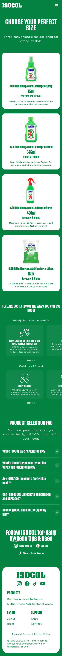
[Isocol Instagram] (19, 583)
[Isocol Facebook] (27, 583)
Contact (36, 624)
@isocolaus (25, 545)
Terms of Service (21, 634)
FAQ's (34, 619)
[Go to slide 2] (32, 360)
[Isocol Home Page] (12, 5)
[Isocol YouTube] (42, 583)
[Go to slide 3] (34, 360)
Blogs (10, 624)
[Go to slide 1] (29, 360)
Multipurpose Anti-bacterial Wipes (30, 604)
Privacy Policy (42, 634)
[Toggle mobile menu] (57, 5)
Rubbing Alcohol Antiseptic (25, 599)
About (11, 619)
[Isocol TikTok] (35, 583)
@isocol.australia (33, 553)
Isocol (44, 545)
